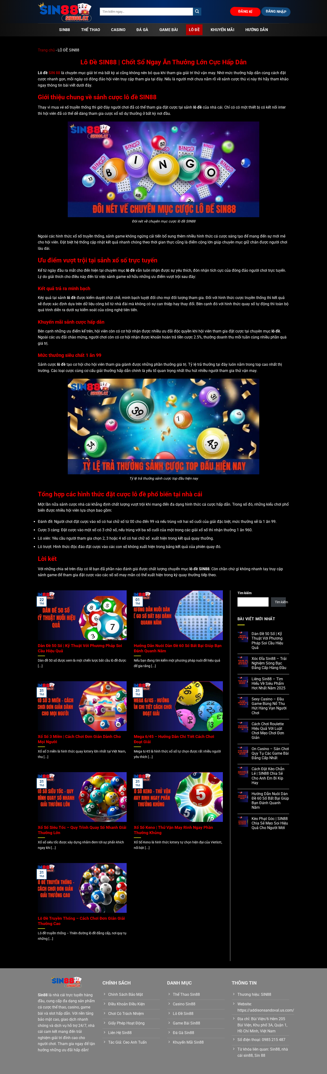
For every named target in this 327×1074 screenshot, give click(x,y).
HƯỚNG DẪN (256, 30)
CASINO (118, 30)
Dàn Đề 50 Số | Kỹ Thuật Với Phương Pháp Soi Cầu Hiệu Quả (80, 648)
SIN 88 (54, 73)
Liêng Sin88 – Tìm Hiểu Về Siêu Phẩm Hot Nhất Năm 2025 (268, 683)
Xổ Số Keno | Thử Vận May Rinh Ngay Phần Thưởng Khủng (173, 830)
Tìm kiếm (244, 593)
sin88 (64, 30)
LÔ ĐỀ (194, 30)
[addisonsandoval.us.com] (65, 12)
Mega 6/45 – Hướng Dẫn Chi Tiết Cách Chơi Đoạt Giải (174, 739)
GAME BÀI (168, 30)
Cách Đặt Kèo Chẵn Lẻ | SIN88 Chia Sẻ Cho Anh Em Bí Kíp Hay (268, 776)
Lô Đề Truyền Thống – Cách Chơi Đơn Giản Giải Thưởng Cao (81, 921)
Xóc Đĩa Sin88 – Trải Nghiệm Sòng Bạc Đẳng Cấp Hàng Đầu (269, 663)
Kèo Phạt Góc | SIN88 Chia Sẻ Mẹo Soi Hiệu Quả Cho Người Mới (270, 823)
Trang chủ (46, 50)
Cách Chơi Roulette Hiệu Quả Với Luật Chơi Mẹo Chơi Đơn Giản (268, 731)
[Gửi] (197, 12)
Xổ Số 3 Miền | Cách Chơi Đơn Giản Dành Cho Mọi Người (79, 739)
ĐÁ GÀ (142, 30)
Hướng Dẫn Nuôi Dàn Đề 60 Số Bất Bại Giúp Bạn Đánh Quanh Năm (178, 648)
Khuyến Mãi (222, 30)
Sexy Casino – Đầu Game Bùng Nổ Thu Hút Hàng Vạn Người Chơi (269, 706)
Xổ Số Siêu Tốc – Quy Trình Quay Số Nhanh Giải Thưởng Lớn (82, 830)
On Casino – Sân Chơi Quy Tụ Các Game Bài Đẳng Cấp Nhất (270, 753)
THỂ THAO (90, 30)
